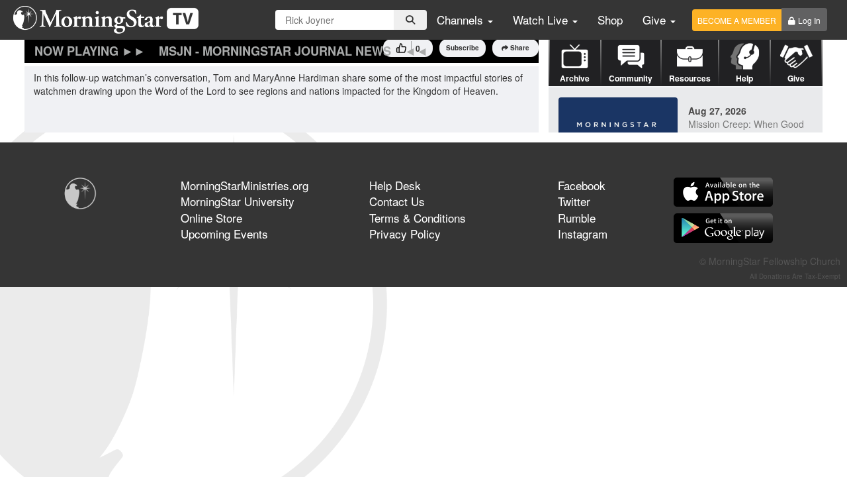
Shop (610, 19)
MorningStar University (237, 201)
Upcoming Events (224, 233)
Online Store (211, 217)
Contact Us (397, 201)
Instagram (582, 233)
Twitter (574, 201)
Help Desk (395, 185)
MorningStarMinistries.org (244, 185)
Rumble (577, 217)
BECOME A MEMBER (736, 20)
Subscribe (462, 47)
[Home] (110, 20)
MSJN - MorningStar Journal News (275, 51)
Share (519, 47)
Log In (809, 20)
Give (656, 19)
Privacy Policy (405, 233)
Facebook (581, 185)
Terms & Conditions (417, 217)
